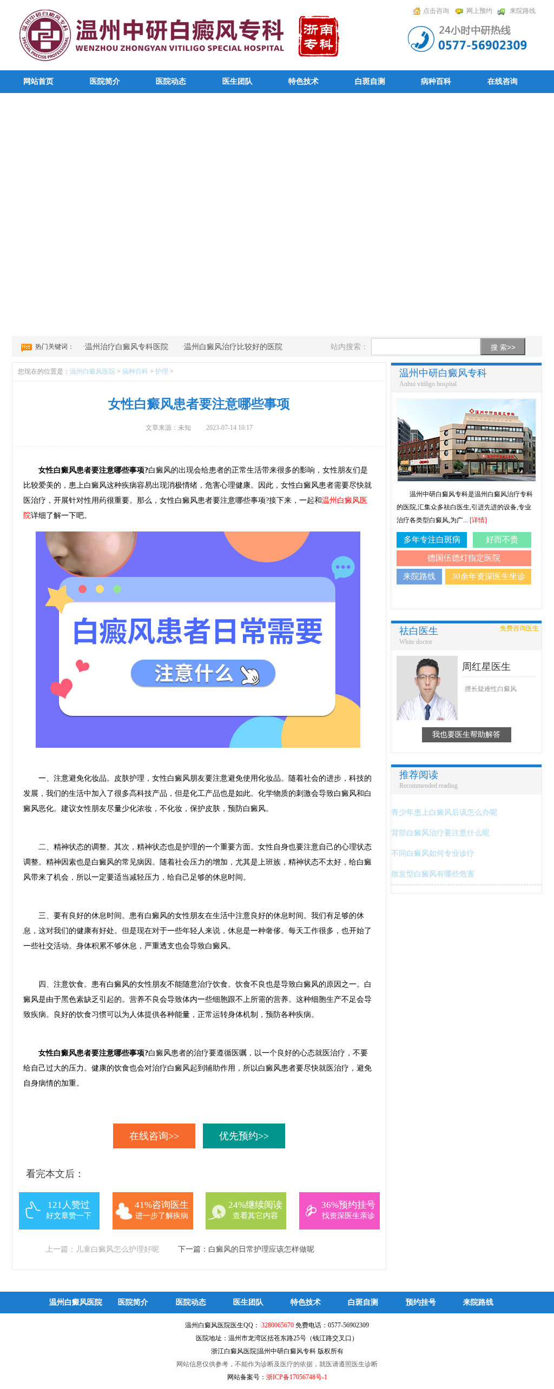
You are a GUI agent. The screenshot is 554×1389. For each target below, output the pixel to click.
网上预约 (479, 11)
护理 (161, 371)
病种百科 (436, 81)
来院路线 (523, 11)
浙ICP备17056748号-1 (296, 1377)
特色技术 (303, 81)
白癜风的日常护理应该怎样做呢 (261, 1249)
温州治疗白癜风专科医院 (126, 347)
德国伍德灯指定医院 (463, 558)
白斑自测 (370, 81)
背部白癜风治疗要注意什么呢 (440, 833)
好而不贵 (502, 539)
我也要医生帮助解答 (466, 734)
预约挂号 (421, 1302)
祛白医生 (418, 631)
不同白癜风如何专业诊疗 (432, 853)
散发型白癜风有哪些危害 (432, 874)
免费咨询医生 (519, 628)
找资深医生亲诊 (348, 1216)
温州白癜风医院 (92, 371)
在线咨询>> (154, 1136)
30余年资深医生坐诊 (488, 576)
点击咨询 (436, 11)
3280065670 (277, 1325)
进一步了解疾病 (161, 1216)
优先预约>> (244, 1136)
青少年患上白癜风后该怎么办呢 (444, 812)
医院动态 (171, 81)
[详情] (478, 520)
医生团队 (237, 81)
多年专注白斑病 (432, 539)
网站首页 (38, 81)
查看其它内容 (255, 1216)
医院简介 (105, 81)
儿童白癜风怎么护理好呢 (117, 1249)
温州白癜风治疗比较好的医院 (233, 347)
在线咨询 (502, 81)
